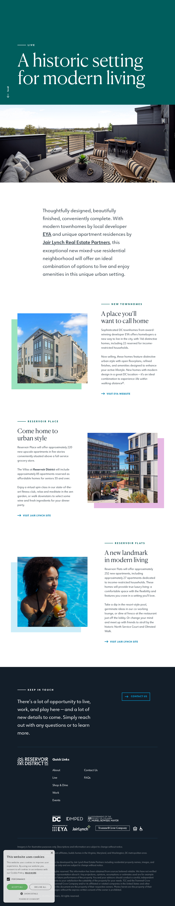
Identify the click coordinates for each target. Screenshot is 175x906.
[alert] (29, 876)
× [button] (51, 853)
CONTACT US (136, 696)
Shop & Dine (60, 785)
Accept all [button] (17, 887)
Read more (30, 873)
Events (56, 800)
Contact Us (91, 770)
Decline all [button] (40, 887)
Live (54, 777)
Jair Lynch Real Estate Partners (76, 242)
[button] (29, 894)
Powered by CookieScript (29, 899)
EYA (47, 234)
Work (55, 792)
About (56, 770)
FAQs (87, 777)
